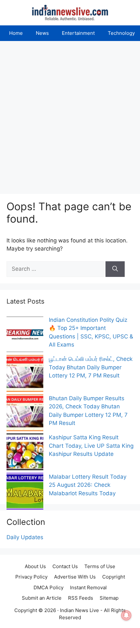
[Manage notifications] (126, 615)
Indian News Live (79, 610)
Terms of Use (99, 566)
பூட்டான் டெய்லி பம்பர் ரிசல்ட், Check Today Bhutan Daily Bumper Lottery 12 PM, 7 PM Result (91, 367)
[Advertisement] (70, 114)
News (42, 33)
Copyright (113, 577)
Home (16, 33)
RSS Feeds (80, 598)
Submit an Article (42, 598)
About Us (35, 566)
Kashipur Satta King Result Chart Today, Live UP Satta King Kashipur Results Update (91, 445)
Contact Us (65, 566)
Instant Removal (88, 587)
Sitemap (109, 598)
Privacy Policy (31, 577)
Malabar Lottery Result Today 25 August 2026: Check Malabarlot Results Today (87, 485)
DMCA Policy (48, 587)
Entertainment (78, 33)
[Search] (115, 269)
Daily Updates (25, 537)
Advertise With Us (75, 577)
